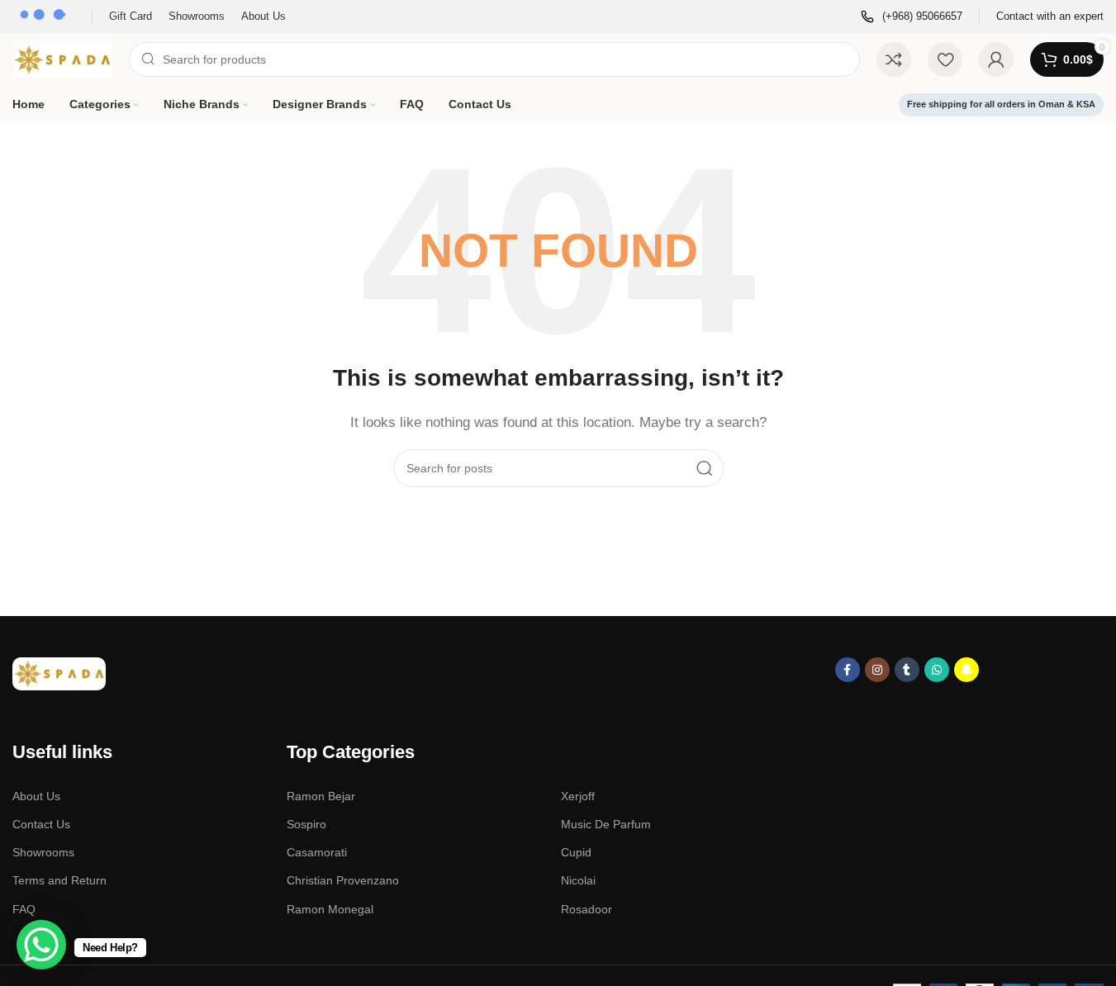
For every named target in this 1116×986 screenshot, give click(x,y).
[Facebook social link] (847, 669)
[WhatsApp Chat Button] (41, 944)
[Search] (705, 468)
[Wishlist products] (945, 59)
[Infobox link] (911, 17)
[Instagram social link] (877, 669)
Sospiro (306, 824)
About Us (36, 796)
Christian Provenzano (343, 880)
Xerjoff (578, 796)
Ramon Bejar (321, 796)
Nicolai (578, 880)
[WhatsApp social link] (936, 669)
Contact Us (41, 824)
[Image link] (59, 673)
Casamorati (317, 852)
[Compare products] (893, 59)
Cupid (576, 852)
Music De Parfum (606, 824)
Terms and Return (59, 880)
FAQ (24, 909)
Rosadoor (586, 909)
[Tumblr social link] (907, 669)
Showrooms (43, 852)
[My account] (996, 59)
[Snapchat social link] (966, 669)
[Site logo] (62, 58)
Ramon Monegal (330, 909)
